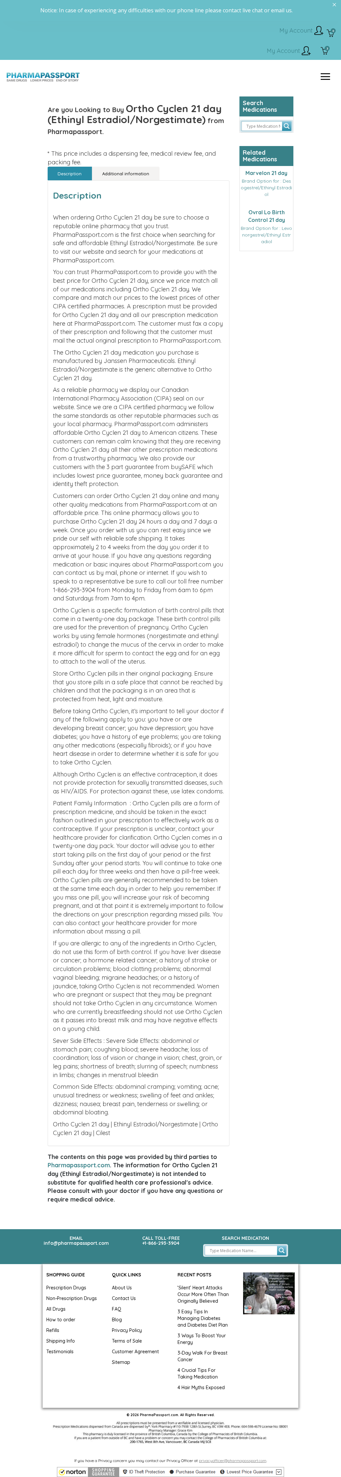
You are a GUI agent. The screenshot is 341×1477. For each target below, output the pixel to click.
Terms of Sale (127, 1341)
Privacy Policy (127, 1330)
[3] (324, 51)
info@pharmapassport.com (76, 1243)
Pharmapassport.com (79, 1165)
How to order (60, 1320)
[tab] (70, 173)
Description (70, 173)
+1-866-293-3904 (160, 1243)
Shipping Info (60, 1341)
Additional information (125, 173)
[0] (330, 34)
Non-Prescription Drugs (71, 1298)
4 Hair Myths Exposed (201, 1388)
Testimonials (60, 1352)
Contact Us (124, 1298)
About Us (122, 1288)
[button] (170, 1472)
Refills (52, 1330)
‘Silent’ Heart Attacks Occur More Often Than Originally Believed (203, 1294)
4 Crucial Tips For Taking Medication (197, 1373)
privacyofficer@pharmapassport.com (232, 1460)
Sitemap (121, 1362)
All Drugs (56, 1309)
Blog (117, 1320)
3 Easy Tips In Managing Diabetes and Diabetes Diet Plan (202, 1318)
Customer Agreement (135, 1352)
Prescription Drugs (66, 1288)
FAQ (116, 1309)
